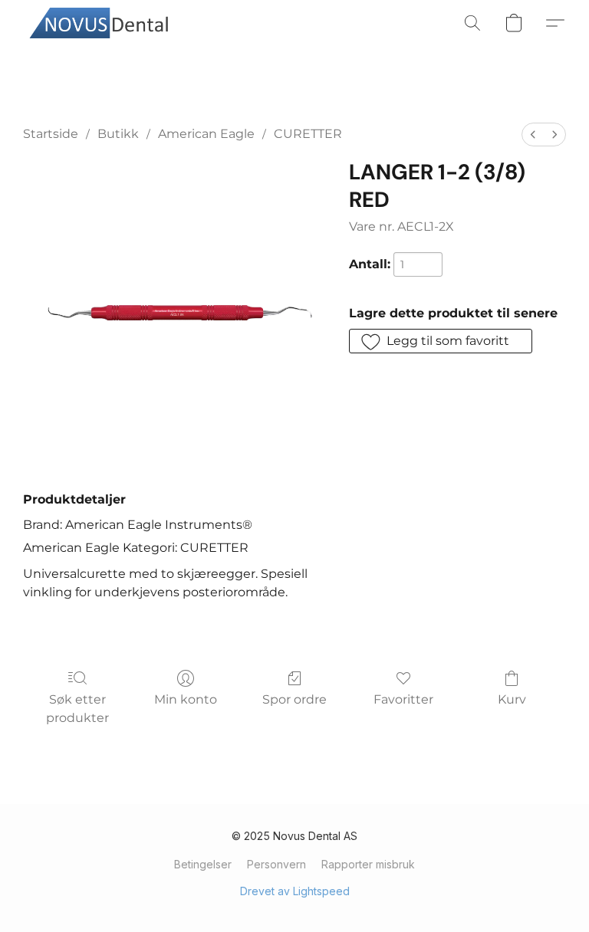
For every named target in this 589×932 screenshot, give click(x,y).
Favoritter (403, 699)
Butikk (118, 133)
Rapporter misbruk (368, 864)
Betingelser (203, 864)
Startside (50, 133)
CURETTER (308, 133)
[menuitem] (533, 134)
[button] (104, 23)
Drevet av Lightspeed (295, 891)
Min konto (185, 699)
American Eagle (206, 133)
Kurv (512, 699)
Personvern (276, 864)
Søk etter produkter (77, 708)
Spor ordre (294, 699)
